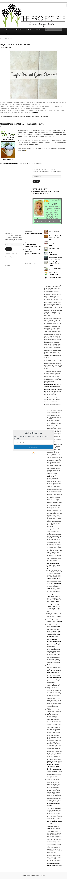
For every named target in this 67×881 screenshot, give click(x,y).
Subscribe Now (33, 447)
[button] (33, 433)
